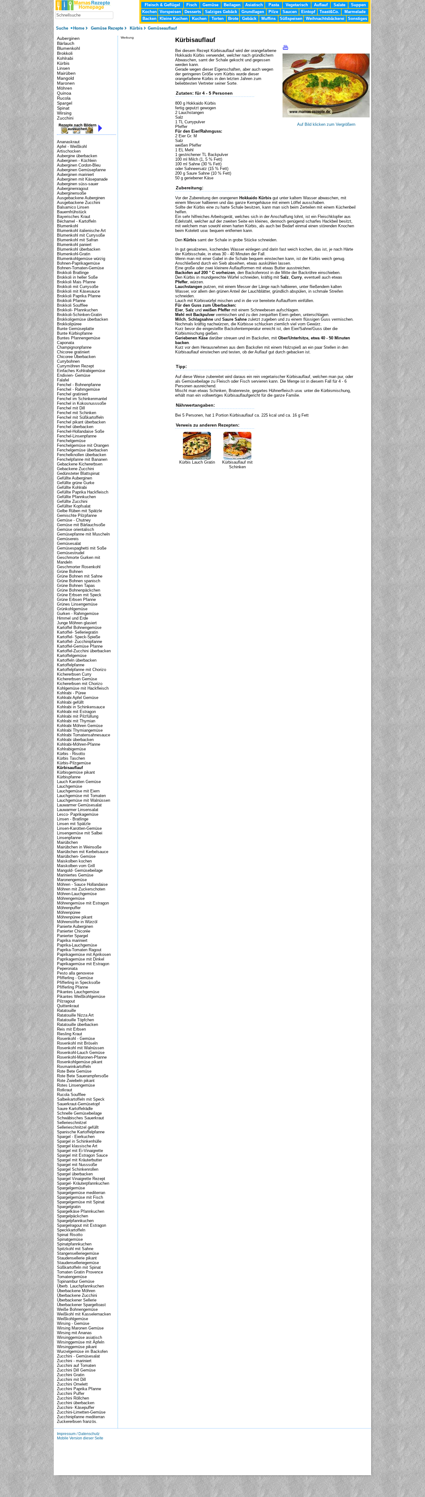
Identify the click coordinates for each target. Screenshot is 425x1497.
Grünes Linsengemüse (77, 604)
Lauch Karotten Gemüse (79, 781)
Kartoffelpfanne (70, 665)
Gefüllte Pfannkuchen (76, 496)
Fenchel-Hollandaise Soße (80, 431)
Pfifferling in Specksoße (78, 982)
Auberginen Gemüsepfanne (81, 170)
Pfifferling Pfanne (72, 987)
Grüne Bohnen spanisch (78, 580)
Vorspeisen (170, 11)
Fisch (191, 4)
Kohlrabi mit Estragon (76, 711)
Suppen (358, 4)
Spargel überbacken (75, 1174)
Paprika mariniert (72, 940)
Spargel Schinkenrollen (77, 1169)
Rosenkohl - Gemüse (76, 1038)
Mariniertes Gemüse (75, 875)
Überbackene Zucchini (77, 1295)
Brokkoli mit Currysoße (77, 286)
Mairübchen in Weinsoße (79, 847)
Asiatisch (254, 4)
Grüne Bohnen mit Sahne (79, 576)
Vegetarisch (297, 4)
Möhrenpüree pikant (74, 917)
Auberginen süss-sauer (77, 184)
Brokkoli (64, 53)
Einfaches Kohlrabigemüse (81, 370)
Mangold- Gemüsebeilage (80, 870)
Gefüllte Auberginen (74, 478)
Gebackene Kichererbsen (79, 464)
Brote (233, 18)
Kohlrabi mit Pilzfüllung (77, 716)
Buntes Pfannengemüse (78, 338)
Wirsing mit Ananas (74, 1332)
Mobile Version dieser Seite (80, 1438)
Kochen (149, 11)
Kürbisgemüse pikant (76, 772)
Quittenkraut (68, 1006)
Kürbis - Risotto (71, 753)
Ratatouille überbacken (77, 1024)
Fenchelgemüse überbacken (82, 450)
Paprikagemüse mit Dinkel (80, 959)
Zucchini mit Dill (71, 1379)
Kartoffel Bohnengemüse (79, 627)
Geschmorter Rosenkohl (78, 566)
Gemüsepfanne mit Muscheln (83, 534)
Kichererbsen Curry (74, 674)
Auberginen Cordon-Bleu (78, 165)
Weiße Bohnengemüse (77, 1309)
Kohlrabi (65, 58)
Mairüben (66, 73)
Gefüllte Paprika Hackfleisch (82, 492)
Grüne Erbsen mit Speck (79, 595)
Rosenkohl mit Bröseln (77, 1043)
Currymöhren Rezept (75, 366)
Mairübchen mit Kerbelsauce (82, 851)
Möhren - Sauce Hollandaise (82, 884)
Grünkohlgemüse (72, 609)
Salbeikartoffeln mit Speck (81, 1099)
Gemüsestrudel (70, 552)
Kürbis (63, 63)
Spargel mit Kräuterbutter (79, 1160)
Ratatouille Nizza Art (75, 1015)
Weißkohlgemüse (72, 1318)
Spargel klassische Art (77, 1146)
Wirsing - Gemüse (73, 1323)
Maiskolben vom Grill (76, 865)
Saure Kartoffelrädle (75, 1108)
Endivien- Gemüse (73, 375)
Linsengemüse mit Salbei (79, 833)
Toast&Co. (329, 11)
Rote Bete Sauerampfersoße (82, 1076)
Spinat (63, 108)
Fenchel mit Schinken (76, 412)
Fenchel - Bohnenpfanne (79, 384)
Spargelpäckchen (72, 1216)
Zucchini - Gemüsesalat (78, 1356)
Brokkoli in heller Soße (77, 277)
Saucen (290, 11)
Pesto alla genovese (75, 973)
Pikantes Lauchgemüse (78, 991)
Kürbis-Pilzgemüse (74, 763)
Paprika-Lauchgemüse (77, 945)
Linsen (63, 68)
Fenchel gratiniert (72, 394)
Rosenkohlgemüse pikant (79, 1062)
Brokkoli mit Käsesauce (78, 291)
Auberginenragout (72, 188)
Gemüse (210, 4)
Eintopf (308, 11)
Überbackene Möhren (76, 1290)
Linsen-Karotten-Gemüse (79, 828)
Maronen (66, 83)
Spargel (64, 103)
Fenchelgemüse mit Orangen (83, 445)
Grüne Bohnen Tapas (76, 585)
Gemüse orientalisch (75, 529)
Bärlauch (65, 43)
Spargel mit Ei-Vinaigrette (80, 1150)
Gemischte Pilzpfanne (77, 515)
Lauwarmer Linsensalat (77, 809)
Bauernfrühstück (71, 212)
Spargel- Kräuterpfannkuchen (83, 1183)
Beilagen (232, 4)
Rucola (64, 98)
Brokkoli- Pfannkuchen (77, 310)
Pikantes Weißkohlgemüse (81, 996)
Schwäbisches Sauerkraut (80, 1118)
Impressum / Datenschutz (78, 1434)
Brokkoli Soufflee (72, 305)
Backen (149, 18)
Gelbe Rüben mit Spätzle (79, 510)
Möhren (64, 88)
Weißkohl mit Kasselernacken (84, 1314)
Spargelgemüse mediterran (81, 1192)
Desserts (192, 11)
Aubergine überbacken (77, 155)
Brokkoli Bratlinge (73, 272)
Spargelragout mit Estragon (81, 1225)
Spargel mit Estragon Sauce (82, 1155)
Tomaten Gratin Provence (80, 1272)
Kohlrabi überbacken (75, 739)
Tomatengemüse (72, 1276)
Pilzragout (66, 1001)
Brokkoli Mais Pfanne (76, 282)
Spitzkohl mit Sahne (75, 1248)
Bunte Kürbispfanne (74, 333)
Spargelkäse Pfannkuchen (80, 1211)
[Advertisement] (248, 478)
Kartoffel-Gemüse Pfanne (80, 646)
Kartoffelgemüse (71, 655)
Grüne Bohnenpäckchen (78, 590)
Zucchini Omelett (72, 1384)
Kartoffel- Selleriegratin (77, 632)
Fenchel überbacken (75, 426)
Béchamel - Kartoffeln (76, 221)
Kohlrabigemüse (71, 749)
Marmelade (355, 11)
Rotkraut (64, 1090)
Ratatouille (66, 1010)
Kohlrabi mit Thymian (76, 721)
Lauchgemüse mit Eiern (78, 791)
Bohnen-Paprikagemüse (78, 263)
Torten (218, 18)
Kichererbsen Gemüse (77, 679)
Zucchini (65, 118)
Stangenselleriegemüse (78, 1253)
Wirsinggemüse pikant (77, 1346)
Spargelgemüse (71, 1188)
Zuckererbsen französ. (77, 1421)
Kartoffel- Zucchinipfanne (79, 641)
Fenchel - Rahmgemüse (78, 389)
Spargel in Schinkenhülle (79, 1141)
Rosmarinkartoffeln (74, 1066)
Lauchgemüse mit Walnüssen (83, 800)
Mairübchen (67, 842)
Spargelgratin (69, 1206)
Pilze (273, 11)
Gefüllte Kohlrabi (72, 487)
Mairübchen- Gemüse (76, 856)
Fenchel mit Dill (71, 408)
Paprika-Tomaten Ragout (79, 949)
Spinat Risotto (69, 1234)
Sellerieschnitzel (71, 1122)
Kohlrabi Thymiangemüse (80, 730)
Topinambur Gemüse (75, 1281)
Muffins (268, 18)
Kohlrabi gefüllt (70, 702)
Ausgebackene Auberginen (81, 198)
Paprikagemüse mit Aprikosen (84, 954)
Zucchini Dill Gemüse (76, 1370)
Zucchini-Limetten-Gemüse (81, 1412)
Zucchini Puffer (70, 1393)
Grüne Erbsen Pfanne (76, 599)
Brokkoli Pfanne (71, 300)
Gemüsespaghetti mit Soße (81, 548)
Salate (339, 4)
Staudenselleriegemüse (78, 1262)
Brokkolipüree (69, 324)
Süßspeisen (291, 18)
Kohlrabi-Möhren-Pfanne (78, 744)
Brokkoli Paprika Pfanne (78, 296)
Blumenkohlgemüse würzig (81, 258)
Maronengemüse (72, 879)
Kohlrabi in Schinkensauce (81, 707)
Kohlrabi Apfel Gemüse (77, 697)
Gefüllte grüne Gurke (75, 482)
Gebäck (249, 18)
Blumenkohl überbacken (78, 249)
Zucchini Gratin (70, 1374)
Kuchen (199, 18)
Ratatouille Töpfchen (75, 1020)
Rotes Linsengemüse (76, 1085)
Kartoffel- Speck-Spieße (78, 637)
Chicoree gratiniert (73, 352)
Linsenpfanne (69, 837)
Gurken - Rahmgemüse (78, 613)
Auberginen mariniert (75, 174)
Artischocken (69, 151)
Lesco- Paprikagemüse (77, 814)
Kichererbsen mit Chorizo (79, 683)
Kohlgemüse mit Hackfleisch (83, 688)
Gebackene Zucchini (75, 468)
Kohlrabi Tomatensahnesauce (83, 735)
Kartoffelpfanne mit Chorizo (81, 669)
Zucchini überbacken (75, 1402)
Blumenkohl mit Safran (77, 240)
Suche (62, 28)
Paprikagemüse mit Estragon (83, 963)
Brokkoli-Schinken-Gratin (79, 314)
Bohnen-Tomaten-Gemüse (80, 268)
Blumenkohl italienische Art (81, 230)
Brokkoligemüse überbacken (82, 319)
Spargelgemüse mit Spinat (81, 1202)
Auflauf (321, 4)
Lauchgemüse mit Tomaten (81, 795)
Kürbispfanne (69, 777)
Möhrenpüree (68, 912)
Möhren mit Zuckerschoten (81, 889)
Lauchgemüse (69, 786)
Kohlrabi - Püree (71, 693)
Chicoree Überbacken (76, 356)
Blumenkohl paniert (74, 244)
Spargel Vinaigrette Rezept (81, 1178)
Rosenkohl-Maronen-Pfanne (82, 1057)
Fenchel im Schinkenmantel (82, 398)
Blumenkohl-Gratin (73, 254)
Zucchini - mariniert (74, 1360)
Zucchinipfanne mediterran (81, 1416)
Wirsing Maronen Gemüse (80, 1328)
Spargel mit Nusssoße (77, 1164)
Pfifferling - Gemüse (75, 977)
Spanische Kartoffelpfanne (81, 1132)
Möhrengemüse (71, 898)
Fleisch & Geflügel (162, 4)
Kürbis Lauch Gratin (197, 462)
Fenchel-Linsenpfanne (76, 436)
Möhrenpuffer (69, 907)
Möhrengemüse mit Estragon (83, 903)
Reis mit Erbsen (71, 1029)
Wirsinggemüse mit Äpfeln (80, 1342)
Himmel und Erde (72, 618)
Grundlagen (252, 11)
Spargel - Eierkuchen (76, 1136)
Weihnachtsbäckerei (325, 18)
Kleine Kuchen (174, 18)
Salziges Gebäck (221, 11)
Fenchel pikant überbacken (81, 422)
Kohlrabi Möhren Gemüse (80, 725)
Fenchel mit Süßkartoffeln (80, 417)
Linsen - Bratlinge (72, 819)
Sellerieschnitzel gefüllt (78, 1127)
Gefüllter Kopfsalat (74, 506)
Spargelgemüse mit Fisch (80, 1197)
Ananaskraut (68, 141)
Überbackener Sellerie (76, 1300)
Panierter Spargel (72, 935)
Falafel (63, 380)
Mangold (65, 78)
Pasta (274, 4)
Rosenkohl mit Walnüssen (80, 1048)
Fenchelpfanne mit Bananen (82, 459)
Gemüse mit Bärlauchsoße (81, 524)
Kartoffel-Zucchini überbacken (84, 651)
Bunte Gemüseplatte (75, 328)
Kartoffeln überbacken (76, 660)
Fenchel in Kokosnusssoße (81, 403)
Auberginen (68, 38)
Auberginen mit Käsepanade (82, 179)
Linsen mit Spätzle (74, 823)
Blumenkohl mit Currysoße (81, 235)
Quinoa (64, 93)
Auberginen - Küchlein (76, 160)
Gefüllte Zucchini (72, 501)
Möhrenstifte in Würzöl (77, 921)
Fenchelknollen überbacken (81, 454)
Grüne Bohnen (70, 571)
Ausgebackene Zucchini (78, 202)
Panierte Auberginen (75, 926)
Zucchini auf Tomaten (76, 1365)
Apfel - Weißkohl (72, 146)
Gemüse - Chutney (74, 520)
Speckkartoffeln (71, 1230)
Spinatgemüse (70, 1239)
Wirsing (64, 113)
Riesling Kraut (69, 1034)
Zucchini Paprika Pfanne (79, 1388)
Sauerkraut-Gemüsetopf (78, 1104)
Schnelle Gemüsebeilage (79, 1113)
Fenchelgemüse (71, 440)
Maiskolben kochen (74, 861)
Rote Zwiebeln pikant (76, 1080)
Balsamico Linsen (73, 207)
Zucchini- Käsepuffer (75, 1407)
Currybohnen (68, 361)
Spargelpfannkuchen (75, 1220)
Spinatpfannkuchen (74, 1244)
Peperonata (67, 968)
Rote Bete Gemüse (74, 1071)
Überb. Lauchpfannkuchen (80, 1286)
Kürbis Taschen (71, 758)
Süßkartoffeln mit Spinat (79, 1267)
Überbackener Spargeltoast (81, 1304)
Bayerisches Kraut (73, 216)
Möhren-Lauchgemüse (77, 893)
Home (78, 28)
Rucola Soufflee (71, 1094)
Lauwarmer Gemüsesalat (79, 805)
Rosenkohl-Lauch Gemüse (81, 1052)
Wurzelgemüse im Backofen (82, 1351)
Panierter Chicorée (73, 931)
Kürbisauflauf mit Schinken (237, 464)
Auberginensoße (71, 193)
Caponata (65, 342)
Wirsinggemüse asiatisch (79, 1337)
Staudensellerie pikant (77, 1258)
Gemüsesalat (69, 543)
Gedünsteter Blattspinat (78, 473)
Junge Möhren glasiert (77, 623)
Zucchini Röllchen (73, 1398)
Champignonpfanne (74, 347)
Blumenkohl (68, 48)
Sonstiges (357, 18)
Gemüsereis (68, 538)
